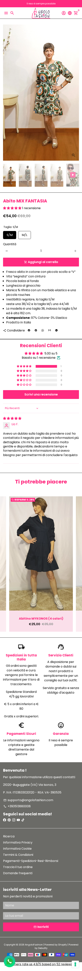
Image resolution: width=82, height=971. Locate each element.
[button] (12, 208)
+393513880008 (17, 806)
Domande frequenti (17, 873)
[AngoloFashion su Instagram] (13, 820)
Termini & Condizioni (18, 855)
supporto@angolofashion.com (28, 800)
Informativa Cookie (17, 848)
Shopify (62, 944)
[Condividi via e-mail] (49, 330)
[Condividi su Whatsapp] (42, 330)
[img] (12, 418)
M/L (24, 234)
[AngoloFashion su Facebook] (4, 820)
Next (75, 92)
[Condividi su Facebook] (29, 330)
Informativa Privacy (17, 842)
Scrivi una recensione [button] (41, 394)
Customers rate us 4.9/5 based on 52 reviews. (39, 964)
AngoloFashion (34, 944)
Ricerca (8, 836)
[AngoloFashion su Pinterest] (9, 820)
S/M (10, 234)
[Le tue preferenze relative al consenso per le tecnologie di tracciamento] (75, 964)
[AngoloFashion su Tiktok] (22, 820)
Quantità (9, 244)
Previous (6, 564)
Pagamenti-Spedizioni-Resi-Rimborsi (30, 861)
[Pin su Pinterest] (36, 330)
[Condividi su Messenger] (56, 330)
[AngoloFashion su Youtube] (18, 820)
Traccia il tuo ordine (18, 867)
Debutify (42, 948)
